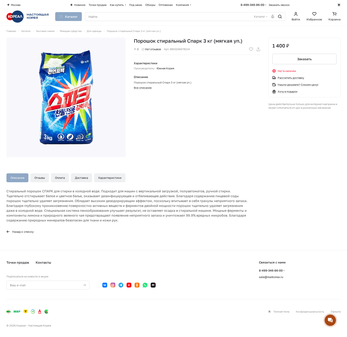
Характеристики (110, 177)
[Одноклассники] (137, 285)
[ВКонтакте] (104, 285)
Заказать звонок (279, 4)
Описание (17, 177)
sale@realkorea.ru (271, 277)
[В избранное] (251, 49)
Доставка (81, 177)
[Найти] (280, 16)
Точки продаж (17, 262)
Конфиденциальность (310, 311)
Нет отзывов (153, 49)
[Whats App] (145, 285)
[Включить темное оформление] (339, 4)
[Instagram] (112, 285)
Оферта (336, 311)
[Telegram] (120, 285)
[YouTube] (129, 285)
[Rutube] (153, 285)
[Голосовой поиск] (273, 17)
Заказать (304, 59)
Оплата (60, 177)
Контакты (43, 262)
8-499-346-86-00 (252, 4)
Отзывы (39, 177)
